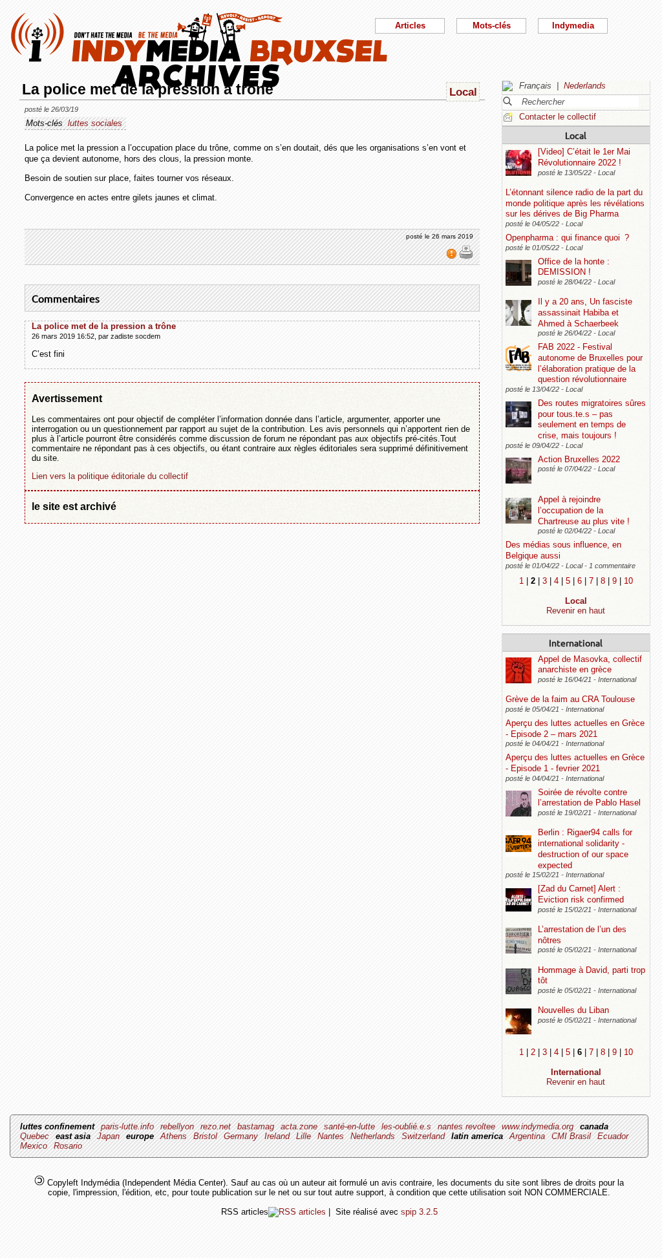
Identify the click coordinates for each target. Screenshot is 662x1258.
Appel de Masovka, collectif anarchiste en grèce (590, 664)
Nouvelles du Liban (573, 1010)
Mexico (33, 1146)
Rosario (68, 1146)
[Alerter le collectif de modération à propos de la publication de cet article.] (453, 256)
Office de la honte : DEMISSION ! (574, 267)
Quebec (34, 1136)
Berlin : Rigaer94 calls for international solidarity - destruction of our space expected (585, 848)
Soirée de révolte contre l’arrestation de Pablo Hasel (589, 797)
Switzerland (423, 1136)
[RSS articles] (297, 1212)
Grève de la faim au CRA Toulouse (570, 699)
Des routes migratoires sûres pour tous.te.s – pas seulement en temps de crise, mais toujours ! (592, 419)
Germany (241, 1136)
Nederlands (585, 86)
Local (575, 135)
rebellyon (177, 1126)
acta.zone (299, 1126)
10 (628, 581)
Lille (303, 1136)
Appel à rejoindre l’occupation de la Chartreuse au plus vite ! (584, 510)
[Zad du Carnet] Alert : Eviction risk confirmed (581, 894)
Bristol (205, 1136)
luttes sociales (95, 123)
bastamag (255, 1126)
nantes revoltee (466, 1126)
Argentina (527, 1136)
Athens (173, 1136)
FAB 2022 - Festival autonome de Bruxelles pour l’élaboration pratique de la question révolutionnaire (590, 363)
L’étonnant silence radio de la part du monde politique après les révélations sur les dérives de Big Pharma (575, 203)
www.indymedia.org (537, 1126)
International (576, 642)
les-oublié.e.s (406, 1126)
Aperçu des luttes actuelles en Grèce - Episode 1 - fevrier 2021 (575, 762)
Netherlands (372, 1136)
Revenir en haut (575, 610)
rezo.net (215, 1126)
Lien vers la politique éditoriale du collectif (110, 476)
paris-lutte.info (127, 1126)
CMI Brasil (571, 1136)
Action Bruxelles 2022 (579, 459)
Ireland (277, 1136)
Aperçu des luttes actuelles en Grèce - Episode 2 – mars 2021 (575, 728)
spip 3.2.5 (419, 1212)
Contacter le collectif (557, 117)
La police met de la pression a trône (104, 326)
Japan (108, 1136)
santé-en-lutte (349, 1126)
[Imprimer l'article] (466, 256)
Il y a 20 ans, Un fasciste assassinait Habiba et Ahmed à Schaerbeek (585, 312)
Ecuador (612, 1136)
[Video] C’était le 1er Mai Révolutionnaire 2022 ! (584, 157)
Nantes (330, 1136)
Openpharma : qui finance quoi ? (567, 237)
